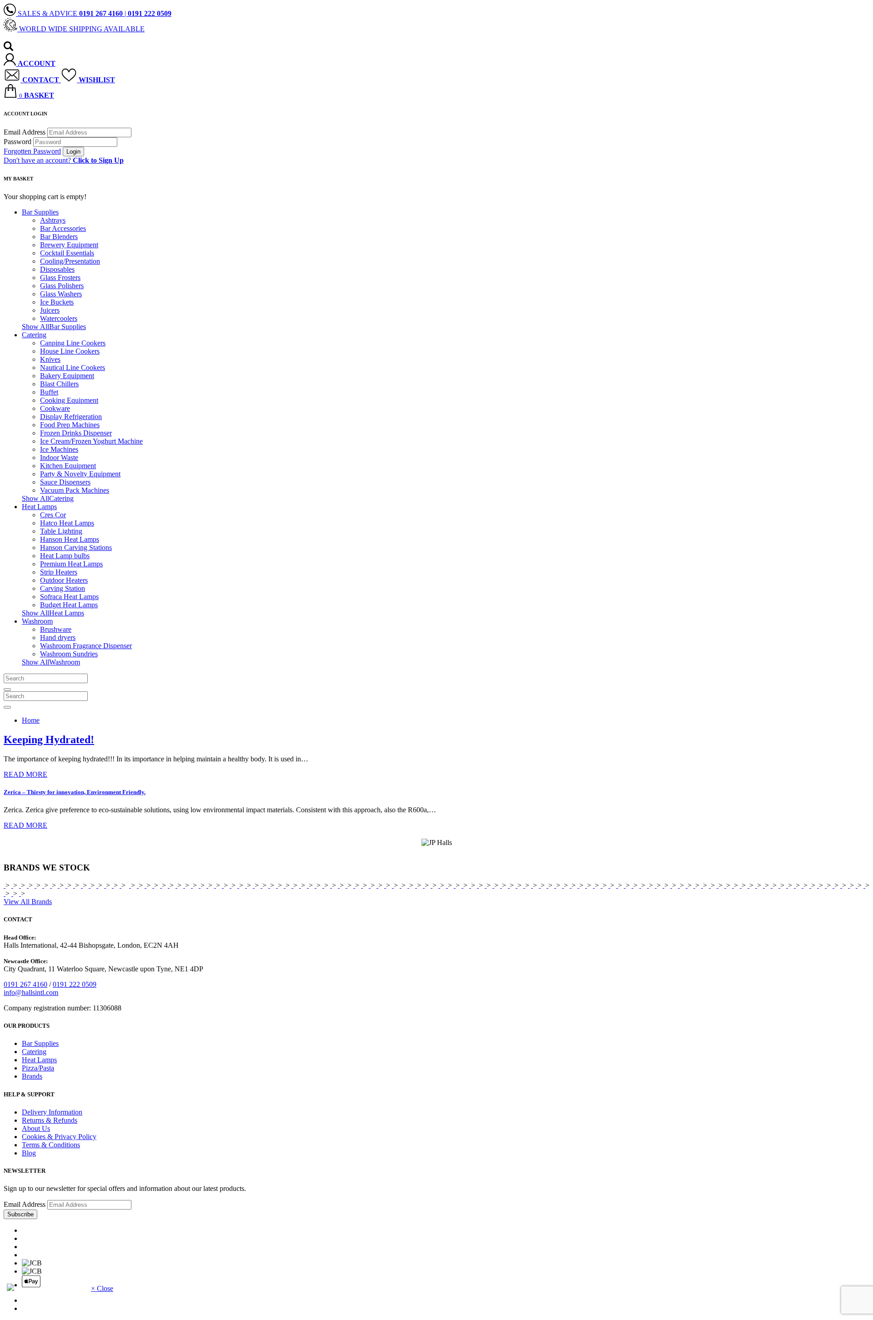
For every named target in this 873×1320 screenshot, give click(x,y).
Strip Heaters (58, 572)
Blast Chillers (59, 384)
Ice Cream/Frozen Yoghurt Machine (91, 441)
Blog (29, 1153)
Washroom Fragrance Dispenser (86, 646)
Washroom (37, 621)
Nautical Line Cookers (72, 367)
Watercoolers (58, 318)
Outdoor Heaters (64, 580)
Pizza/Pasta (38, 1068)
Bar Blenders (59, 236)
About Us (36, 1128)
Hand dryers (57, 637)
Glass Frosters (60, 277)
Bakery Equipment (67, 376)
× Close (102, 1288)
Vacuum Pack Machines (74, 490)
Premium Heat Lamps (71, 564)
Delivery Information (52, 1112)
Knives (50, 359)
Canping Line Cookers (72, 343)
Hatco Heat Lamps (67, 523)
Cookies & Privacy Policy (59, 1136)
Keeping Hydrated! (49, 739)
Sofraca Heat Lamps (69, 596)
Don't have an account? (64, 160)
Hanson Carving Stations (76, 547)
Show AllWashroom (51, 662)
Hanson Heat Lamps (69, 539)
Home (31, 720)
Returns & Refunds (49, 1120)
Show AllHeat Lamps (53, 613)
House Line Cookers (70, 351)
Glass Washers (61, 294)
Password (17, 141)
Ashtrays (52, 220)
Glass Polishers (62, 286)
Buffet (49, 392)
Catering (34, 335)
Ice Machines (59, 449)
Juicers (50, 310)
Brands (32, 1076)
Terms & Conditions (51, 1145)
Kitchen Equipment (68, 466)
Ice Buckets (57, 302)
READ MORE (25, 774)
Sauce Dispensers (65, 482)
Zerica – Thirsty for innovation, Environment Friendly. (75, 792)
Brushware (55, 629)
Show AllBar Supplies (54, 326)
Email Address (24, 132)
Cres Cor (53, 515)
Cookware (55, 408)
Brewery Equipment (69, 245)
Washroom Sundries (69, 654)
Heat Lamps (39, 506)
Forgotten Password (32, 151)
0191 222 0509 (74, 984)
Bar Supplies (40, 212)
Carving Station (62, 588)
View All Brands (28, 901)
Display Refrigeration (71, 416)
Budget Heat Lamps (69, 605)
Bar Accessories (63, 228)
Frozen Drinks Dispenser (76, 433)
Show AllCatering (48, 498)
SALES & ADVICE (69, 13)
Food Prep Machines (70, 425)
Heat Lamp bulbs (65, 556)
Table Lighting (61, 531)
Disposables (57, 269)
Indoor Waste (59, 457)
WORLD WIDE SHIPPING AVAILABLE (81, 29)
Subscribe (20, 1214)
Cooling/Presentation (70, 261)
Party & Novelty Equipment (80, 474)
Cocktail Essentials (67, 253)
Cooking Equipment (69, 400)
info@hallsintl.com (31, 992)
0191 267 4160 (25, 984)
